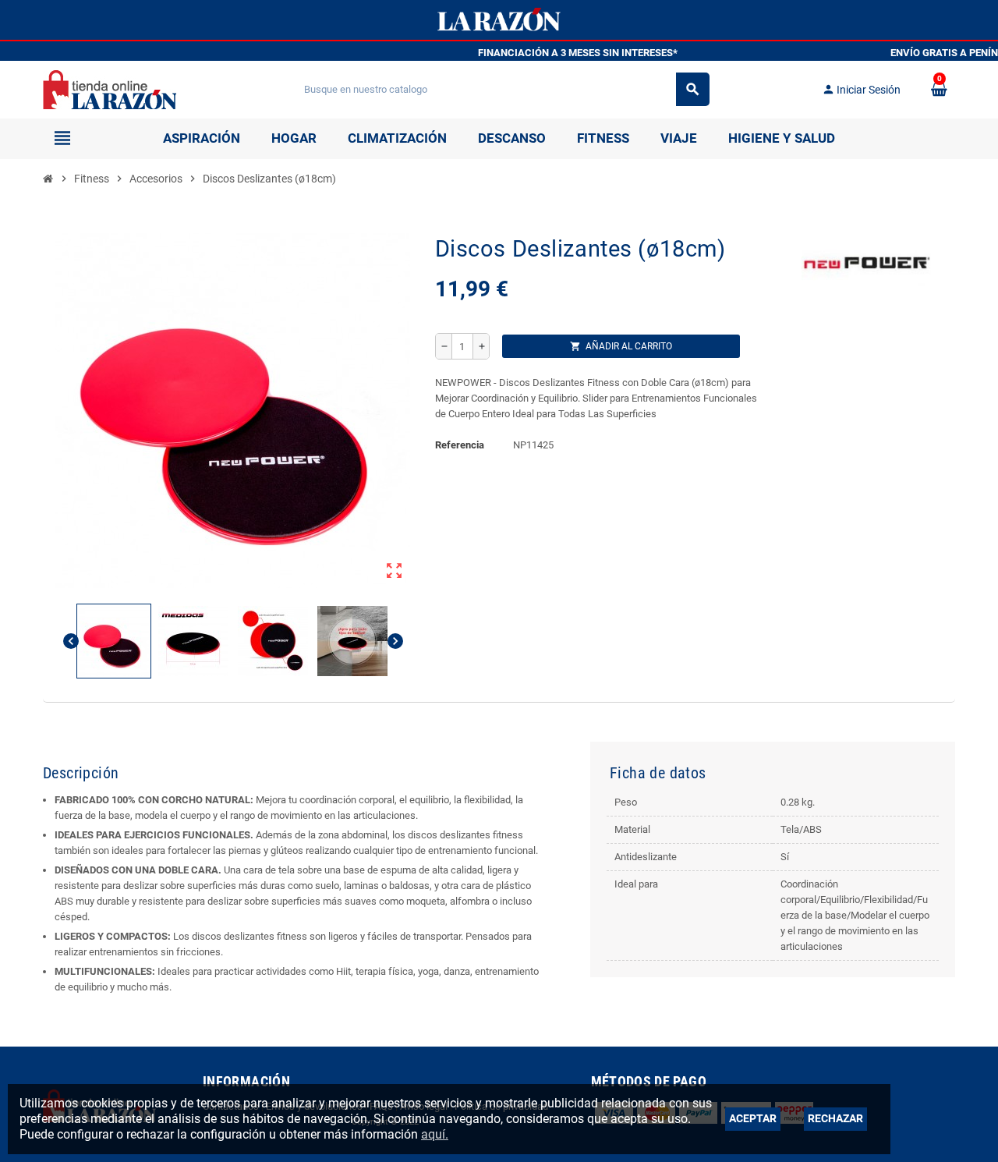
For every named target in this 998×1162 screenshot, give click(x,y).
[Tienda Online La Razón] (109, 88)
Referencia (459, 445)
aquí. (434, 1134)
